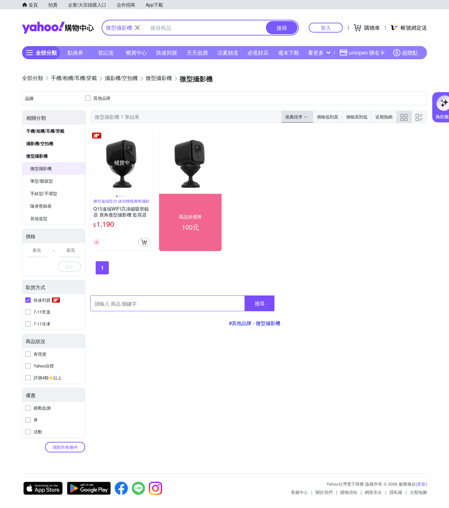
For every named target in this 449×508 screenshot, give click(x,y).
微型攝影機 (37, 156)
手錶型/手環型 (43, 193)
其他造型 (38, 218)
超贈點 (410, 52)
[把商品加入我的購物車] (144, 242)
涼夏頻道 (227, 52)
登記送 (106, 52)
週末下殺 (288, 52)
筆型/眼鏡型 (41, 181)
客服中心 (299, 492)
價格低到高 (327, 117)
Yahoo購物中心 (58, 28)
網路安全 (373, 492)
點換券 (75, 52)
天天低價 (197, 52)
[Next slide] (149, 162)
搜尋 (260, 303)
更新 (421, 484)
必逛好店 (258, 52)
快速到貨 (166, 52)
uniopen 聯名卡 (367, 52)
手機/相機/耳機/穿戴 (45, 131)
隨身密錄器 (41, 206)
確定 (69, 266)
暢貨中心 (136, 52)
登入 (326, 27)
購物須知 (348, 492)
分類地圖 (418, 492)
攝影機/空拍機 (39, 143)
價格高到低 (356, 117)
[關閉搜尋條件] (137, 28)
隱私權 (396, 492)
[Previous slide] (95, 162)
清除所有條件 (65, 447)
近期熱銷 (383, 117)
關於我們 (324, 492)
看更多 (316, 52)
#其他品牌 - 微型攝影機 (254, 322)
